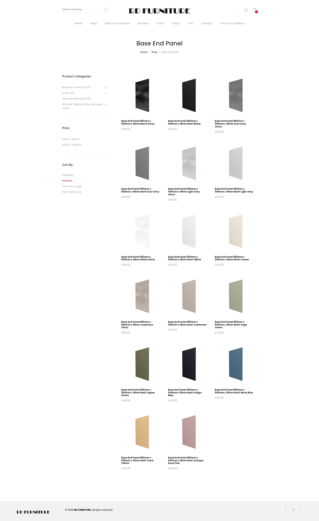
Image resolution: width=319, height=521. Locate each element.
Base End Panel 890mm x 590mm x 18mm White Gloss (138, 258)
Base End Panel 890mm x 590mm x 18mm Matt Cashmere (187, 323)
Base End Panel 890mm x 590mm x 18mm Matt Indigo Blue (185, 392)
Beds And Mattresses (74, 98)
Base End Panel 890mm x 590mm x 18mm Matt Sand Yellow (137, 460)
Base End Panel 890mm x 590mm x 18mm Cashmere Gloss (137, 324)
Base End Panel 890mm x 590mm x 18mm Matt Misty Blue (234, 391)
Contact (206, 23)
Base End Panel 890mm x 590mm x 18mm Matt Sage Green (231, 324)
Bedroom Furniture (117, 23)
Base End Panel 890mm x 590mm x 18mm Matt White (184, 258)
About (176, 23)
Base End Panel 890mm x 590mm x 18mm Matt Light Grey (234, 190)
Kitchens (143, 23)
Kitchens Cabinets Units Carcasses (82, 104)
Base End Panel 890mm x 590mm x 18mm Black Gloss (138, 122)
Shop (93, 23)
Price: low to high (72, 186)
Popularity (68, 175)
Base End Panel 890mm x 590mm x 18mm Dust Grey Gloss (230, 123)
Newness (67, 180)
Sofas (160, 23)
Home (78, 23)
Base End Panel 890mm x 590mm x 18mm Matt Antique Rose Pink (186, 460)
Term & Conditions (232, 23)
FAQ (190, 23)
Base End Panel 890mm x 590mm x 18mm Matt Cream (232, 258)
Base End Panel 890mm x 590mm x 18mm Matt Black (184, 122)
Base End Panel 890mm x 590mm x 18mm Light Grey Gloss (184, 191)
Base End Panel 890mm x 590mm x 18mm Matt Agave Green (138, 392)
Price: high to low (72, 192)
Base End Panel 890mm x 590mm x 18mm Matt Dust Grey (140, 190)
